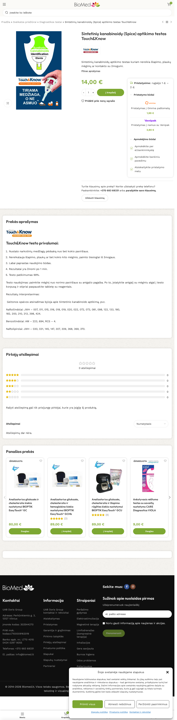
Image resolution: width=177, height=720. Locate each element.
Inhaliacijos (83, 642)
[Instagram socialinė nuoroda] (133, 586)
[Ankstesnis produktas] (163, 22)
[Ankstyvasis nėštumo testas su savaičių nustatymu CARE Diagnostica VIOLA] (149, 477)
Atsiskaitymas (51, 618)
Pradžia (5, 22)
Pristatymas (50, 624)
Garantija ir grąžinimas (56, 630)
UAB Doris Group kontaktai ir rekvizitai (56, 611)
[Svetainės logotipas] (87, 4)
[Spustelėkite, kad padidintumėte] (8, 103)
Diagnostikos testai (50, 22)
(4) (107, 515)
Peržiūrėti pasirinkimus (152, 704)
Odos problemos (86, 660)
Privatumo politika (118, 712)
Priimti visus (87, 704)
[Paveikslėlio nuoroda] (18, 587)
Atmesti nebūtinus (119, 704)
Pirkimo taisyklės (53, 636)
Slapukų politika (99, 712)
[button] (167, 672)
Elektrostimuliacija (88, 618)
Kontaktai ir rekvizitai (140, 712)
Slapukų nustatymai (55, 660)
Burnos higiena (85, 654)
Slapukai (48, 654)
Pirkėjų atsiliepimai (54, 642)
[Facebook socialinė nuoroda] (126, 586)
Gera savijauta (85, 648)
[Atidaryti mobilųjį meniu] (4, 4)
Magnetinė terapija (88, 624)
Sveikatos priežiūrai (24, 22)
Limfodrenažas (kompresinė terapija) (85, 633)
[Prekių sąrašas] (167, 22)
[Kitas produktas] (171, 22)
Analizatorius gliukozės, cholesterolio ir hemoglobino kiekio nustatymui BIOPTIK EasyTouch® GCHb (64, 507)
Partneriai (49, 666)
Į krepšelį (110, 92)
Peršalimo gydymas (82, 611)
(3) (65, 518)
